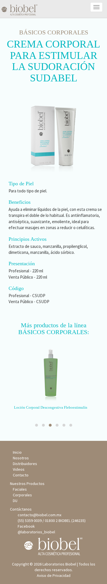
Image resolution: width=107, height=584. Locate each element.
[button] (36, 425)
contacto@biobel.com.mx (38, 514)
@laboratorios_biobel (35, 531)
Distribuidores (25, 463)
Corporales (22, 494)
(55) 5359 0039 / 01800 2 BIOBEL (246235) (51, 520)
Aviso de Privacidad (53, 575)
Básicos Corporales (53, 32)
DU (15, 500)
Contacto (21, 475)
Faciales (20, 489)
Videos (19, 469)
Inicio (17, 452)
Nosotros (21, 457)
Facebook (25, 526)
